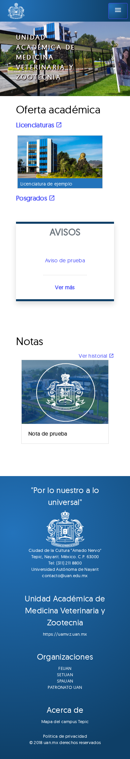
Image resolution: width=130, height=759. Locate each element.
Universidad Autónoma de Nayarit (65, 569)
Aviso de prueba (65, 260)
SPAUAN (65, 681)
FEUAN (65, 668)
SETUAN (65, 674)
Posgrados (32, 198)
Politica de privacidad (65, 736)
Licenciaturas (36, 125)
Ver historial (93, 355)
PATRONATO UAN (65, 687)
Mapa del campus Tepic (65, 721)
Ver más (65, 287)
